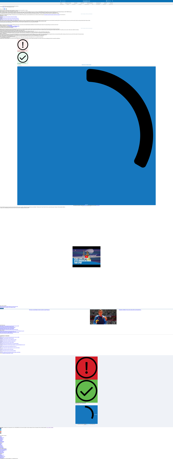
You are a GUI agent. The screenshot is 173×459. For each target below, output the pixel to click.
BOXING (68, 4)
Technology (1, 439)
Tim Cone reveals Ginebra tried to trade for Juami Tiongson (39, 309)
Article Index (2, 452)
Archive (1, 445)
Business (1, 439)
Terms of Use (85, 205)
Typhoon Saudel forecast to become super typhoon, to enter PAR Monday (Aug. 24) (12, 344)
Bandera (1, 455)
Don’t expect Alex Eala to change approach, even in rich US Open (9, 19)
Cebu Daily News (2, 456)
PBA (92, 4)
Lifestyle (1, 438)
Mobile (1, 443)
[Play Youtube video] (86, 256)
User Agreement (2, 450)
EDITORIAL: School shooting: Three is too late (7, 326)
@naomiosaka (9, 25)
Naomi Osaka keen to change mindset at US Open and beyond (9, 306)
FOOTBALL (80, 4)
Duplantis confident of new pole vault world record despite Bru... (130, 309)
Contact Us (1, 446)
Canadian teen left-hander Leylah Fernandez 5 (52, 14)
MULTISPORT (98, 4)
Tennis (1, 6)
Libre (1, 454)
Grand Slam (4, 353)
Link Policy (1, 451)
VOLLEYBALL (74, 4)
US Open (11, 353)
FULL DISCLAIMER (50, 427)
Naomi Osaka (8, 353)
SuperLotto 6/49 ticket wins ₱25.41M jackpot (6, 349)
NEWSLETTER (111, 4)
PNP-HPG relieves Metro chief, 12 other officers (7, 328)
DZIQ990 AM (2, 457)
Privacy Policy (97, 205)
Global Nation (2, 441)
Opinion (1, 440)
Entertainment (2, 437)
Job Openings (2, 447)
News (1, 436)
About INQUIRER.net (3, 449)
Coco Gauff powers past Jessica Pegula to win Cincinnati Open (9, 329)
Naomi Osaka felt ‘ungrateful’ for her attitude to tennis (7, 307)
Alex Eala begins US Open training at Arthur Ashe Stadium (8, 16)
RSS (0, 444)
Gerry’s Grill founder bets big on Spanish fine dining (8, 350)
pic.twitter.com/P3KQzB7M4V (14, 26)
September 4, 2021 (13, 26)
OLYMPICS (104, 4)
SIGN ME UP (86, 204)
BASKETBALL (62, 4)
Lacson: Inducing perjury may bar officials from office (7, 327)
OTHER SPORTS (87, 4)
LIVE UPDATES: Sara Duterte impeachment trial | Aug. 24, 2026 (9, 337)
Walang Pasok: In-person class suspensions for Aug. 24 (8, 331)
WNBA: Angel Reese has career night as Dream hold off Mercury (9, 18)
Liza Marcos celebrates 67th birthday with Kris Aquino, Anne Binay (10, 352)
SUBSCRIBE (95, 414)
